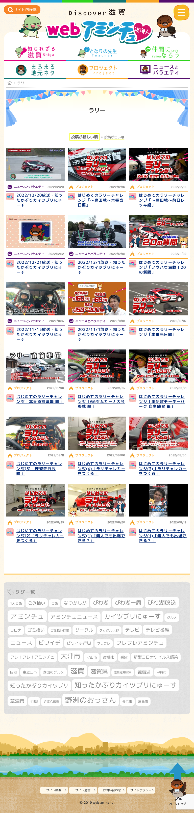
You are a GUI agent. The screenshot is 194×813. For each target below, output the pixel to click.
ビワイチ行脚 (79, 643)
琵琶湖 (144, 672)
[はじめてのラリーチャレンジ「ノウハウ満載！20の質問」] (158, 231)
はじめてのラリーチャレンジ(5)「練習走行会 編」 (39, 468)
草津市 (17, 701)
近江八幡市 (51, 701)
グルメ (172, 617)
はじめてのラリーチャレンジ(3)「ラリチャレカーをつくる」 (163, 468)
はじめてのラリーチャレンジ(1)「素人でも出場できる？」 (102, 535)
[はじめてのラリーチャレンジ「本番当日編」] (158, 298)
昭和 (13, 672)
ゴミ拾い (36, 630)
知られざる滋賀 (35, 52)
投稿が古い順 (114, 137)
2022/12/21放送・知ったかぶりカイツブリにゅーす (39, 267)
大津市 (70, 656)
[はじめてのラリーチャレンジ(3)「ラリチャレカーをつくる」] (158, 433)
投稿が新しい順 (84, 137)
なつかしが (75, 603)
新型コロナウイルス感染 (156, 657)
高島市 (143, 701)
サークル (84, 630)
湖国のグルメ (53, 672)
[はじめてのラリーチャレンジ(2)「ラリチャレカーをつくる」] (35, 500)
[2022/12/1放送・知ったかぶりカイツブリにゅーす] (97, 231)
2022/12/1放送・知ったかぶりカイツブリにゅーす (102, 267)
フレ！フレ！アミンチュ (32, 657)
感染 (124, 657)
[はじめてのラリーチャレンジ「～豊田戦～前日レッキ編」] (158, 164)
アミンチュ (27, 616)
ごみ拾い (36, 603)
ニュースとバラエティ (159, 70)
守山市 (91, 657)
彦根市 (108, 657)
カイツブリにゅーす (132, 616)
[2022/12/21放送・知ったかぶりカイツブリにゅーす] (35, 231)
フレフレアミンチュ (140, 642)
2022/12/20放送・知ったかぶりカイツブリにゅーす (39, 200)
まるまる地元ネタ (35, 70)
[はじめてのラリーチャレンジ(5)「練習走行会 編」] (35, 433)
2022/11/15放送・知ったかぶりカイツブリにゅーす (39, 334)
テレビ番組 (157, 629)
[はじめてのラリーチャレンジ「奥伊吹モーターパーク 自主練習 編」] (158, 366)
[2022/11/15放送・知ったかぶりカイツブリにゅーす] (35, 298)
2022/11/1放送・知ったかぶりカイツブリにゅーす (102, 334)
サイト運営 (82, 790)
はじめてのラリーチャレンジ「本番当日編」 (162, 332)
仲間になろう (159, 52)
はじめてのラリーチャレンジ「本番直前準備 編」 (40, 399)
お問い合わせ (112, 790)
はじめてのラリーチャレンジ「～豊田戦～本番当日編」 (101, 200)
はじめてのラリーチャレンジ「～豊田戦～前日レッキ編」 (162, 200)
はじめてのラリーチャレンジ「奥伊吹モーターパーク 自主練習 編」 (162, 401)
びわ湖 (101, 602)
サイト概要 (53, 790)
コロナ (15, 630)
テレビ (132, 629)
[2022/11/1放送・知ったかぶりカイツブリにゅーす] (97, 298)
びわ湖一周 (128, 602)
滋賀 (77, 671)
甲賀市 (161, 672)
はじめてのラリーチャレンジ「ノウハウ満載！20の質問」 (162, 267)
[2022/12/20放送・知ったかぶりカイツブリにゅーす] (35, 164)
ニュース (21, 642)
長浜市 (127, 701)
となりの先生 (97, 52)
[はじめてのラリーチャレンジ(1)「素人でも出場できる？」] (97, 500)
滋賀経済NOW (123, 672)
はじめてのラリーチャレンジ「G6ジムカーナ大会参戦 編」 (101, 401)
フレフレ (103, 643)
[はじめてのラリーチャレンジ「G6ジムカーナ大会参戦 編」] (97, 366)
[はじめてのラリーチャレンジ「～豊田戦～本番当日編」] (97, 164)
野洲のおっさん (90, 700)
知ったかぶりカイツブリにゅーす (126, 685)
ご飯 (54, 603)
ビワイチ (49, 642)
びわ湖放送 (161, 602)
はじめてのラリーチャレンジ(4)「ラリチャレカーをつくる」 (102, 468)
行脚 (34, 701)
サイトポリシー (141, 790)
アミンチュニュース (74, 616)
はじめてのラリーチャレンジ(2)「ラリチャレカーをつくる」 (40, 535)
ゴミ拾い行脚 (60, 630)
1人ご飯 (16, 603)
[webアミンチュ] (97, 14)
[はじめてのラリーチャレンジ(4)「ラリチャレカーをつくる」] (97, 433)
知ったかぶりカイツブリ (39, 685)
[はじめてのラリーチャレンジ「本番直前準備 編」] (35, 366)
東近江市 (30, 672)
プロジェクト (97, 70)
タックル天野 (109, 630)
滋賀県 (99, 671)
